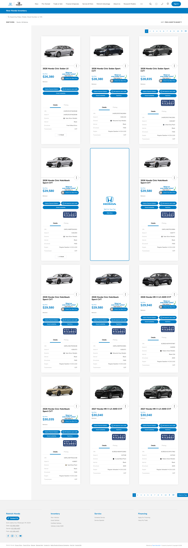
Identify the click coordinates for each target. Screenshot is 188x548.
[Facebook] (8, 536)
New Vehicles (55, 517)
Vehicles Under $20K (57, 526)
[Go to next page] (182, 31)
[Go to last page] (185, 31)
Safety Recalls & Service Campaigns (60, 545)
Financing (142, 513)
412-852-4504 (14, 526)
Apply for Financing (144, 517)
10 (178, 31)
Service (97, 513)
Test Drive (118, 95)
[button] (76, 65)
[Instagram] (12, 536)
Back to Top (183, 495)
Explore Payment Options (51, 89)
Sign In (176, 4)
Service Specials (99, 520)
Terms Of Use (26, 545)
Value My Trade (143, 520)
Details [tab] (55, 105)
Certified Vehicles (56, 523)
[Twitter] (16, 536)
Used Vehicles (55, 520)
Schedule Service (99, 517)
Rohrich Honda (10, 545)
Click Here (110, 213)
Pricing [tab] (66, 105)
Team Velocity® (156, 545)
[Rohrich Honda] (18, 4)
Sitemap (33, 545)
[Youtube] (20, 536)
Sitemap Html (39, 545)
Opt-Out (72, 545)
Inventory (55, 513)
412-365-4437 (15, 528)
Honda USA (78, 545)
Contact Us (14, 518)
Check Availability (60, 93)
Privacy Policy (18, 545)
